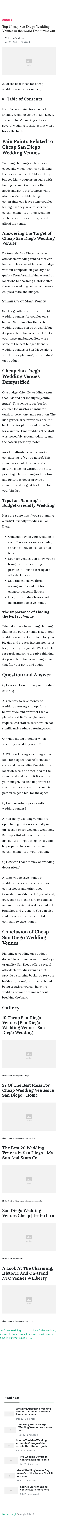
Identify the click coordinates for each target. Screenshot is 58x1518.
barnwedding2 (9, 1514)
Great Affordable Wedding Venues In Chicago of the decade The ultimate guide (31, 1443)
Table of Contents (24, 99)
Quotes (7, 20)
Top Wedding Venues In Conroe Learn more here (34, 1458)
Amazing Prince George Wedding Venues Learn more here (35, 1427)
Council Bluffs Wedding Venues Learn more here (34, 1488)
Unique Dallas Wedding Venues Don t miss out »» (42, 1334)
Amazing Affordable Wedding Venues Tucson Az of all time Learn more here (33, 1411)
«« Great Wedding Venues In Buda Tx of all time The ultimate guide (13, 1334)
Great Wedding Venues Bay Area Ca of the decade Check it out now (35, 1473)
